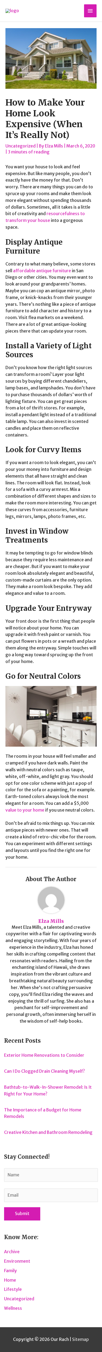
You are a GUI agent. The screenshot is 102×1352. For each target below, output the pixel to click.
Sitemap (80, 1339)
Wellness (13, 1308)
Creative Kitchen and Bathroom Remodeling (48, 1132)
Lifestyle (13, 1289)
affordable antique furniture (42, 270)
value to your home (24, 810)
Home (10, 1280)
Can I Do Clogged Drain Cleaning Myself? (44, 1071)
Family (10, 1270)
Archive (12, 1251)
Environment (17, 1261)
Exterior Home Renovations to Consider (44, 1055)
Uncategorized (20, 146)
